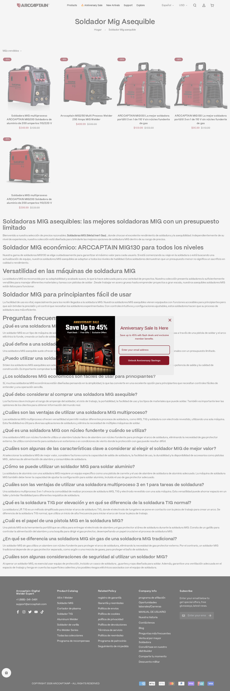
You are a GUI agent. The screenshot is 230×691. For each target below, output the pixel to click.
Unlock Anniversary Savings (144, 360)
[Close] (170, 320)
